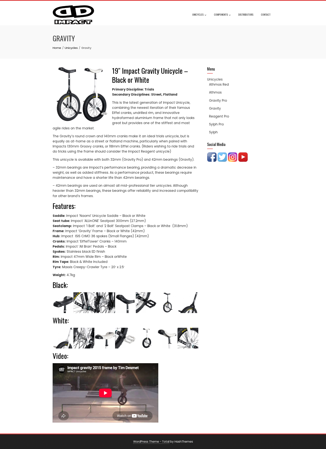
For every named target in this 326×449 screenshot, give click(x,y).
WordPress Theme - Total (151, 442)
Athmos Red (219, 84)
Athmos (215, 92)
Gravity (215, 108)
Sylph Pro (216, 124)
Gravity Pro (218, 100)
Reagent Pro (219, 116)
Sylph (213, 132)
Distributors (245, 14)
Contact (266, 14)
